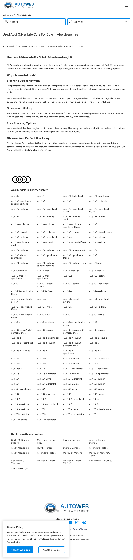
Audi (15, 195)
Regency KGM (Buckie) (18, 462)
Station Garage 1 (72, 447)
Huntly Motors (44, 447)
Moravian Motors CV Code (100, 454)
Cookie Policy (51, 550)
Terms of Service (80, 529)
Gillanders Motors (98, 447)
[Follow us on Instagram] (77, 522)
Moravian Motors (72, 452)
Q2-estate (8, 14)
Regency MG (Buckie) (100, 460)
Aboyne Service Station (97, 441)
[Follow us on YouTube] (70, 522)
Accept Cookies (20, 550)
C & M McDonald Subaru (20, 441)
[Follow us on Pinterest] (84, 522)
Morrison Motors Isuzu (46, 441)
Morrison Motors (46, 460)
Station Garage (71, 440)
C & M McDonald (20, 447)
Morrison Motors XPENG (72, 462)
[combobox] (98, 21)
